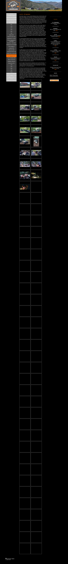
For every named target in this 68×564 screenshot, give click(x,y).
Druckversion (9, 558)
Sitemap (13, 558)
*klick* (57, 30)
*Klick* (56, 69)
